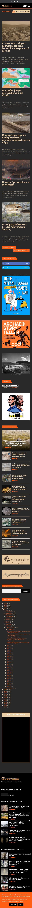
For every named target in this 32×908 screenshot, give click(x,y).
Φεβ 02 (9, 685)
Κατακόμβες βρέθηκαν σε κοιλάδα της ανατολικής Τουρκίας (14, 227)
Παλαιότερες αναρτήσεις (21, 250)
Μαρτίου (8, 626)
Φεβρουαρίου (11, 627)
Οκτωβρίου (9, 615)
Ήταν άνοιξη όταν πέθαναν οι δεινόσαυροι (16, 183)
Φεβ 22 (9, 653)
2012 (5, 704)
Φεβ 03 (9, 683)
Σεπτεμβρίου (10, 616)
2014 (5, 700)
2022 (7, 610)
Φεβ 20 (9, 656)
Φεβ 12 (9, 669)
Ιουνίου (8, 621)
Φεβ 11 (9, 670)
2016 (5, 697)
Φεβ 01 (9, 686)
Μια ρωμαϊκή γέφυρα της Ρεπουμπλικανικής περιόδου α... (17, 637)
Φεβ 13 (9, 667)
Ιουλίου (8, 619)
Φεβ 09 (9, 674)
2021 (5, 689)
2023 (5, 608)
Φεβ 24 (9, 650)
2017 (5, 696)
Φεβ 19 (9, 658)
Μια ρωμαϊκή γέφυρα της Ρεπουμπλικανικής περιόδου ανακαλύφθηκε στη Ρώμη (16, 139)
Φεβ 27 (9, 645)
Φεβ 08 (9, 675)
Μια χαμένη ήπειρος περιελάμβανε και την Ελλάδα (12, 93)
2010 (5, 707)
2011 (5, 705)
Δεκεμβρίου (9, 611)
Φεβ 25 (9, 648)
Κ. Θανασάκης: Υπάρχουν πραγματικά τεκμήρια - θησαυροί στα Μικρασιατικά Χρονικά (15, 47)
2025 (5, 605)
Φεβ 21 (9, 655)
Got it (20, 904)
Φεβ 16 (9, 662)
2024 (5, 606)
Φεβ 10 (9, 672)
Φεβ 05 (9, 680)
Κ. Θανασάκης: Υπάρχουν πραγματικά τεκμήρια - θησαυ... (18, 631)
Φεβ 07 (9, 677)
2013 (5, 702)
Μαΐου (8, 622)
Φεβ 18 (9, 659)
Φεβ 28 (11, 629)
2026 (5, 603)
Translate (14, 387)
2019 (5, 692)
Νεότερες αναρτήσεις (9, 247)
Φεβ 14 (9, 666)
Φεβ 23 (9, 651)
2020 (5, 691)
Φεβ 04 (9, 681)
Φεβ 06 (9, 678)
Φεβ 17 (9, 661)
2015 (5, 699)
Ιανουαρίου (9, 688)
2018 (5, 694)
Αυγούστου (9, 618)
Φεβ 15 (9, 664)
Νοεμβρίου (9, 613)
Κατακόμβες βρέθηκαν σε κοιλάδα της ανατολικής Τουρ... (18, 643)
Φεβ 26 (9, 647)
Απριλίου (9, 624)
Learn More (13, 904)
